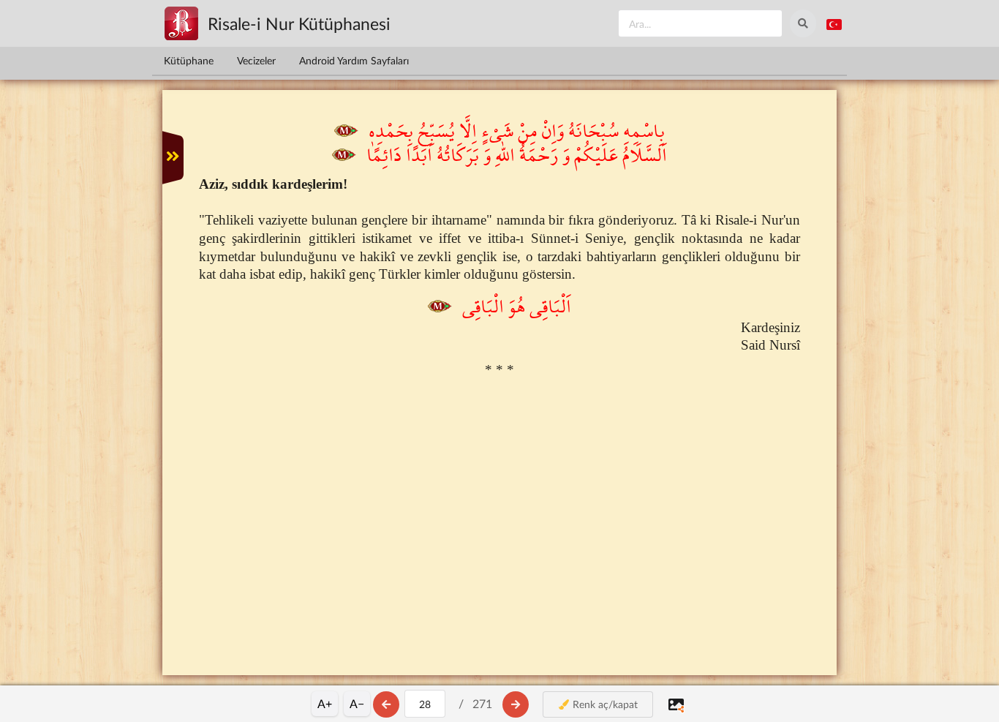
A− (357, 703)
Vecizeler (256, 60)
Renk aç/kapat (604, 704)
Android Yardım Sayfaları (354, 60)
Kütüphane (189, 60)
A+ (324, 703)
